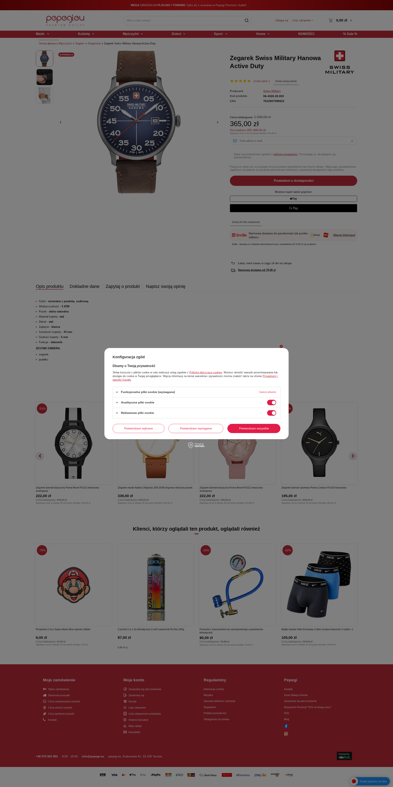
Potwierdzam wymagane (196, 428)
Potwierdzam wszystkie (254, 428)
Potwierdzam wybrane (138, 428)
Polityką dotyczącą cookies (205, 372)
